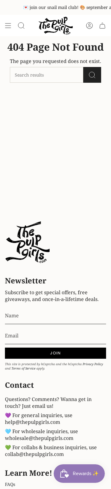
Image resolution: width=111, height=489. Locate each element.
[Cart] (102, 25)
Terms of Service (23, 368)
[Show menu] (8, 25)
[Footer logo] (28, 243)
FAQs (10, 484)
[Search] (92, 75)
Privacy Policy (93, 364)
